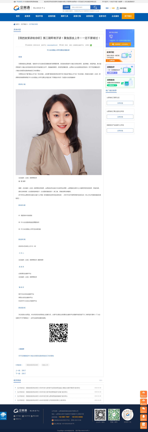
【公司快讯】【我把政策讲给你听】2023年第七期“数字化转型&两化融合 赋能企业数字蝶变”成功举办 (59, 388)
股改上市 (45, 365)
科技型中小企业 (94, 11)
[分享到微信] (91, 45)
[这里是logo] (37, 8)
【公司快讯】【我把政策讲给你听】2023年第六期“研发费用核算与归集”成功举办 (59, 392)
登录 (107, 8)
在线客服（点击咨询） (122, 44)
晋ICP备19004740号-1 (83, 430)
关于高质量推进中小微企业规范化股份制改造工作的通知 (36, 356)
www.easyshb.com (52, 45)
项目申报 (39, 16)
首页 (18, 16)
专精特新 (86, 11)
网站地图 (36, 416)
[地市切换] (122, 8)
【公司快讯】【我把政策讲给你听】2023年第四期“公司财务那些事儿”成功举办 (59, 400)
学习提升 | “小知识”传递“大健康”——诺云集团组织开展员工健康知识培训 (117, 2)
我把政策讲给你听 (32, 365)
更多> (100, 380)
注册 (113, 8)
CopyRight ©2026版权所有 (65, 430)
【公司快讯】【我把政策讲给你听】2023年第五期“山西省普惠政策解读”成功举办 (59, 396)
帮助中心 (18, 419)
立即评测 (120, 103)
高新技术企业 (78, 11)
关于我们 (128, 16)
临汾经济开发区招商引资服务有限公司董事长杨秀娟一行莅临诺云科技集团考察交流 (62, 2)
